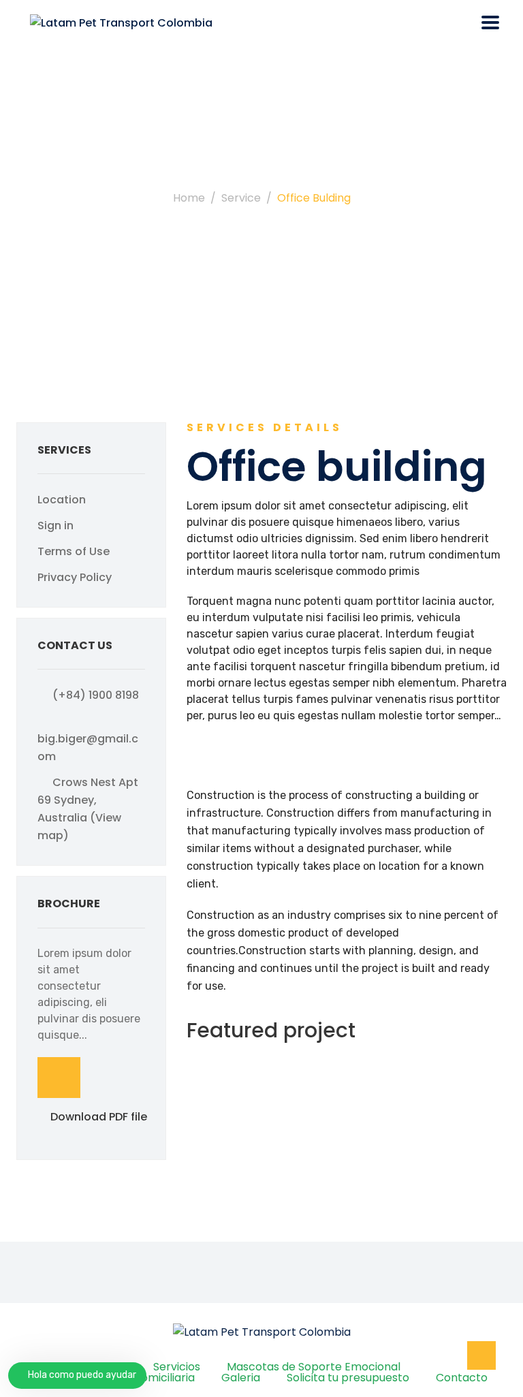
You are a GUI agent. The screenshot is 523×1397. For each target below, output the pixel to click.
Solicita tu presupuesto (348, 1377)
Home (189, 198)
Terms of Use (73, 551)
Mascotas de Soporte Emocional (313, 1367)
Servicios (176, 1367)
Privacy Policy (74, 577)
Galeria (240, 1377)
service (241, 198)
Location (61, 499)
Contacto (462, 1377)
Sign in (55, 525)
